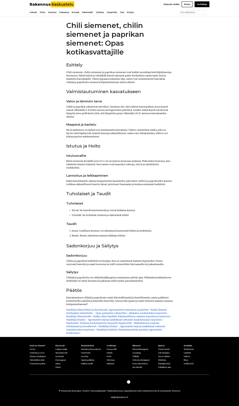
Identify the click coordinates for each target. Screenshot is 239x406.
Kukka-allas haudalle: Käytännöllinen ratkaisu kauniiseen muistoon (131, 316)
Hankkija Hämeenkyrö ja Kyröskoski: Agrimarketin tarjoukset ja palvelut (107, 309)
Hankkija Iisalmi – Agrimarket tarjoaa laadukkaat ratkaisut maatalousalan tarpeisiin (114, 319)
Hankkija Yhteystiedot (78, 316)
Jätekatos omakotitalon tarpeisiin (148, 313)
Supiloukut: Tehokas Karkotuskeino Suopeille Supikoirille (99, 323)
